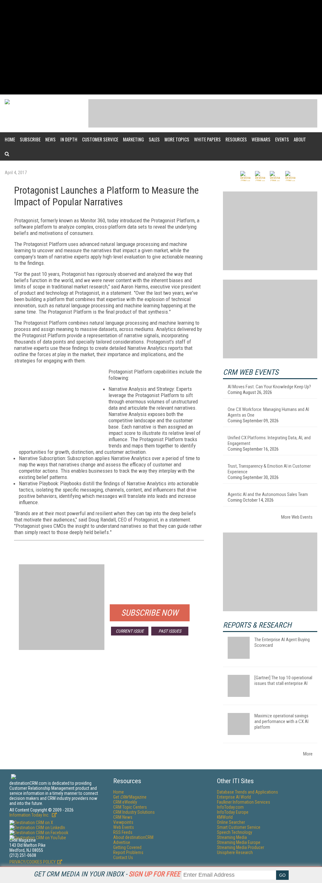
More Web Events (297, 517)
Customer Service (100, 139)
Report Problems (128, 852)
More (308, 754)
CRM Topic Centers (130, 807)
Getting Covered (127, 847)
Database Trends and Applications (247, 792)
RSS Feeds (122, 832)
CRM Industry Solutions (134, 812)
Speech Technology (234, 832)
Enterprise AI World (234, 797)
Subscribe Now (149, 613)
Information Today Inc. (29, 814)
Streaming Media (232, 837)
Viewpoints (123, 822)
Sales (154, 139)
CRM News (122, 817)
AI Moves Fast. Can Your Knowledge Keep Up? (269, 387)
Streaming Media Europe (238, 842)
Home (10, 139)
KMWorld (225, 817)
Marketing (133, 139)
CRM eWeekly (125, 802)
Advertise (121, 842)
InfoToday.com (230, 807)
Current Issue (130, 631)
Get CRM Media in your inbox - (107, 874)
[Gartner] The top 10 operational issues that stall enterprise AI (283, 680)
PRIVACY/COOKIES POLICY (32, 861)
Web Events (123, 827)
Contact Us (123, 857)
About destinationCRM (133, 837)
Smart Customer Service (238, 827)
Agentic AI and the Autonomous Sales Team (268, 494)
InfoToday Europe (232, 812)
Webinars (261, 139)
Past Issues (169, 631)
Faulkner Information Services (243, 802)
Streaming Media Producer (240, 847)
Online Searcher (231, 822)
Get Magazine (130, 797)
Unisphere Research (235, 852)
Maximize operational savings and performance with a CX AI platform (281, 721)
